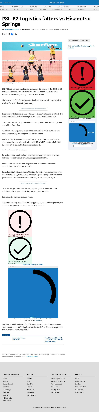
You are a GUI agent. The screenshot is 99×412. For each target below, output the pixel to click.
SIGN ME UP (33, 317)
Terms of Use (39, 319)
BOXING (16, 9)
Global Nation (7, 398)
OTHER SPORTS (57, 9)
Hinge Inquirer (80, 381)
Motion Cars (79, 392)
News (2, 6)
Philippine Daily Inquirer (46, 29)
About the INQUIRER (58, 381)
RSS (28, 381)
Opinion (6, 395)
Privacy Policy (37, 320)
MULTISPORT (81, 9)
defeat (74, 46)
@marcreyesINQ (32, 29)
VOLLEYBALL (29, 9)
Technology (7, 389)
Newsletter (30, 392)
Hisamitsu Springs (83, 46)
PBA (70, 9)
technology (82, 6)
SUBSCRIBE (91, 132)
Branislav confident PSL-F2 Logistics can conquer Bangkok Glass (54, 339)
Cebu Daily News (80, 387)
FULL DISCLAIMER (32, 356)
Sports (5, 381)
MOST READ (85, 40)
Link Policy (54, 387)
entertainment (64, 6)
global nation (17, 6)
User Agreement (56, 384)
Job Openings (31, 395)
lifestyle (47, 6)
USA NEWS (7, 401)
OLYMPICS (95, 9)
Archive (29, 387)
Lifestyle (6, 387)
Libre (77, 378)
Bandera (78, 384)
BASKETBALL (3, 9)
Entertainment (8, 384)
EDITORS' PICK (73, 40)
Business (6, 392)
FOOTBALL (43, 9)
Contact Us (30, 389)
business (33, 6)
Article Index (55, 392)
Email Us (30, 384)
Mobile (29, 378)
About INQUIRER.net (58, 378)
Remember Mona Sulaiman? (19, 339)
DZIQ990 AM (79, 389)
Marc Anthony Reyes (12, 29)
